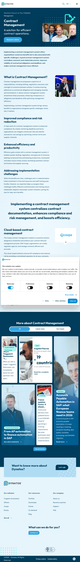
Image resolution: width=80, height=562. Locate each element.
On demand (32, 510)
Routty (6, 510)
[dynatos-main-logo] (8, 3)
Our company (58, 493)
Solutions (7, 13)
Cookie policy (52, 559)
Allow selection (60, 301)
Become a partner (59, 502)
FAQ (54, 510)
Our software (9, 493)
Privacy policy (41, 559)
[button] (63, 3)
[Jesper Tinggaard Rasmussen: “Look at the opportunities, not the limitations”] (9, 359)
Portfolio (31, 499)
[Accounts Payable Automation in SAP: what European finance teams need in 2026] (66, 390)
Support (56, 506)
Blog (30, 514)
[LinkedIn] (74, 559)
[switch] (30, 287)
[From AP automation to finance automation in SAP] (18, 414)
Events (30, 506)
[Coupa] (66, 235)
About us (56, 499)
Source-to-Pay (17, 13)
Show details (69, 295)
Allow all (73, 301)
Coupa (6, 506)
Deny (47, 301)
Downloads (32, 502)
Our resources (34, 493)
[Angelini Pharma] (35, 359)
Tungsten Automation (11, 499)
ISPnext (6, 502)
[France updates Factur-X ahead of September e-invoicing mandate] (44, 414)
